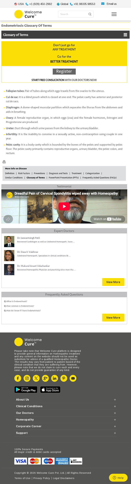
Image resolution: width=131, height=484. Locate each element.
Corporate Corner (29, 426)
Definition (9, 173)
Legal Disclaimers (64, 478)
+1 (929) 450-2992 (40, 4)
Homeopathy (25, 419)
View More (113, 282)
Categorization (92, 173)
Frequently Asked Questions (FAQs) (100, 177)
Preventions (39, 173)
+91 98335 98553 (84, 4)
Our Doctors (25, 412)
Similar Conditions (14, 177)
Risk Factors (24, 173)
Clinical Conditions (29, 406)
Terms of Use (22, 478)
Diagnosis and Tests (58, 173)
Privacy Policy (41, 478)
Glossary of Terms (15, 35)
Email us (112, 3)
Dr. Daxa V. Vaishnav (27, 252)
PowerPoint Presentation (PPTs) (64, 177)
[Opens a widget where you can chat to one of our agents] (118, 478)
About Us (22, 399)
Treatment (77, 173)
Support (22, 432)
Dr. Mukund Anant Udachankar (33, 266)
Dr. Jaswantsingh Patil (28, 238)
